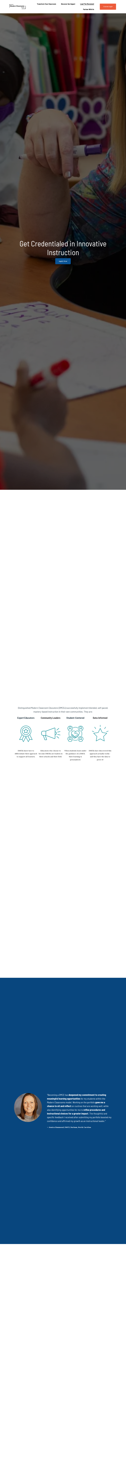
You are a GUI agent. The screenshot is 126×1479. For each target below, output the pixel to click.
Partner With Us (88, 9)
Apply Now (63, 261)
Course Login (108, 6)
